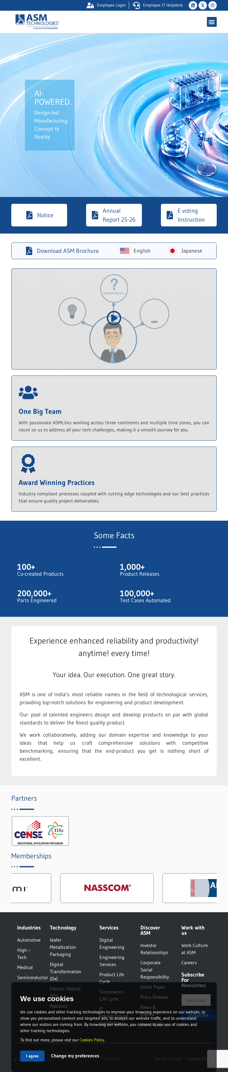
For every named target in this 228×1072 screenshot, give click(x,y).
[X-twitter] (203, 5)
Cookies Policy (92, 1040)
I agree (32, 1056)
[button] (212, 22)
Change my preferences (75, 1056)
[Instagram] (212, 5)
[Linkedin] (193, 5)
